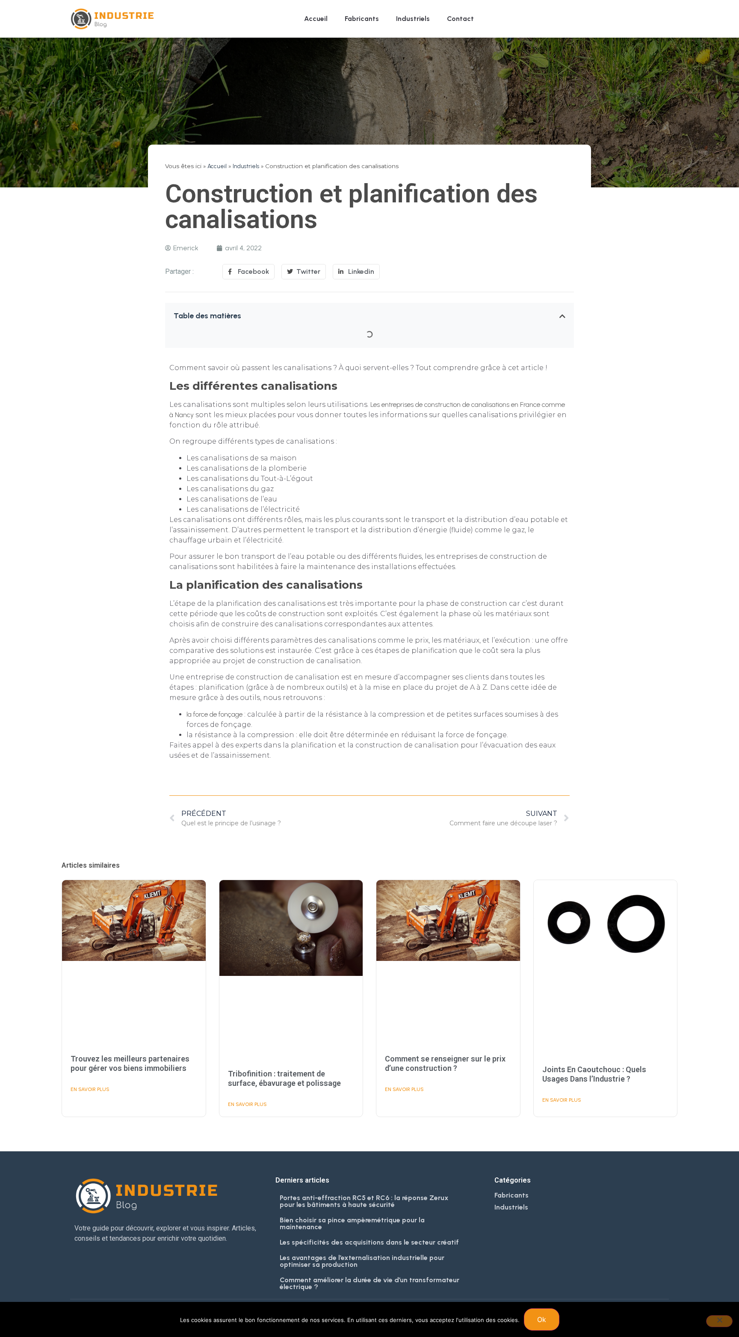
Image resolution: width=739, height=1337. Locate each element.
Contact (460, 19)
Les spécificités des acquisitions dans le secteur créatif (369, 1242)
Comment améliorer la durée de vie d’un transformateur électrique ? (369, 1283)
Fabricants (362, 19)
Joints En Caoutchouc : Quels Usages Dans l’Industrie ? (594, 1074)
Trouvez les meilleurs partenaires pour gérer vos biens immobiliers (130, 1063)
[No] (719, 1321)
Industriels (413, 19)
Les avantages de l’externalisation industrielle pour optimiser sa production (362, 1261)
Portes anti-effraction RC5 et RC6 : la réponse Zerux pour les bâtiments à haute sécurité (364, 1201)
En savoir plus (90, 1089)
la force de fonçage (214, 714)
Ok (541, 1319)
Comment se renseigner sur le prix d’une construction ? (445, 1063)
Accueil (316, 19)
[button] (562, 316)
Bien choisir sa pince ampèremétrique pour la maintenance (352, 1223)
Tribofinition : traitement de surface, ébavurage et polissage (284, 1078)
